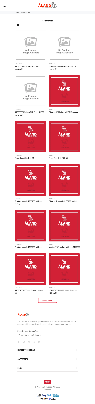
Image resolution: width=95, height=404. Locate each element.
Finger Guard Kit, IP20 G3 (58, 158)
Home (17, 13)
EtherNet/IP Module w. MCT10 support (64, 112)
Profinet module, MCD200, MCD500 (28, 247)
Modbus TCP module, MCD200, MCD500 (64, 247)
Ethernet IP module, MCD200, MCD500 (64, 201)
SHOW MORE (47, 300)
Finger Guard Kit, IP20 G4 (24, 158)
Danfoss (18, 64)
